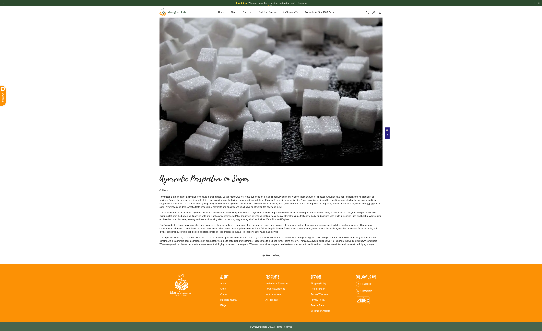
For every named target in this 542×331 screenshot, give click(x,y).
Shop (223, 289)
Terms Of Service (319, 294)
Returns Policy (318, 289)
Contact (224, 294)
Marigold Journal (228, 300)
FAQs (223, 305)
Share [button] (165, 190)
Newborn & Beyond (275, 289)
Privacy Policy (318, 300)
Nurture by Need (273, 294)
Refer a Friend (318, 305)
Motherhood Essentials (277, 283)
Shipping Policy (318, 283)
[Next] (535, 3)
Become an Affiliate (320, 311)
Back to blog (273, 255)
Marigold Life (264, 327)
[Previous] (4, 3)
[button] (247, 12)
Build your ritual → (290, 4)
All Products (271, 300)
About (223, 283)
